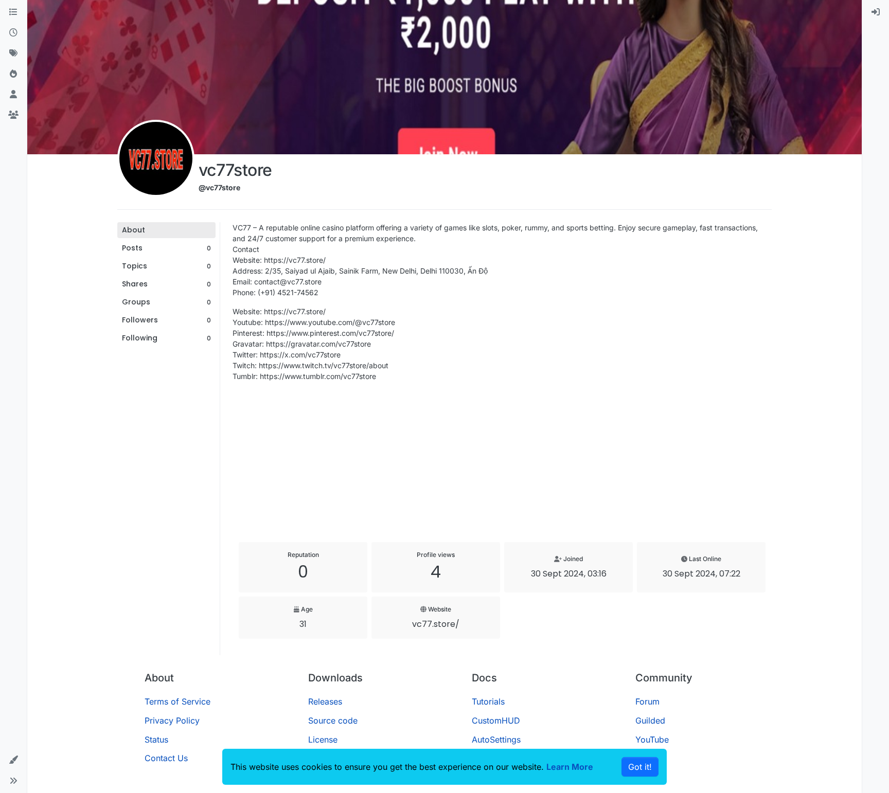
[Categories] (13, 12)
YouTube (652, 739)
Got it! (640, 767)
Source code (333, 720)
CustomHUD (496, 720)
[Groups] (13, 115)
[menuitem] (875, 12)
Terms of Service (177, 701)
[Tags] (13, 53)
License (322, 739)
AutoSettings (496, 739)
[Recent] (13, 33)
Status (156, 739)
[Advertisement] (502, 462)
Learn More (569, 767)
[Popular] (13, 74)
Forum (647, 701)
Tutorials (488, 701)
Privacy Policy (172, 720)
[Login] (875, 12)
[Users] (13, 94)
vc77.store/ (435, 624)
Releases (325, 701)
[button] (13, 760)
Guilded (650, 720)
